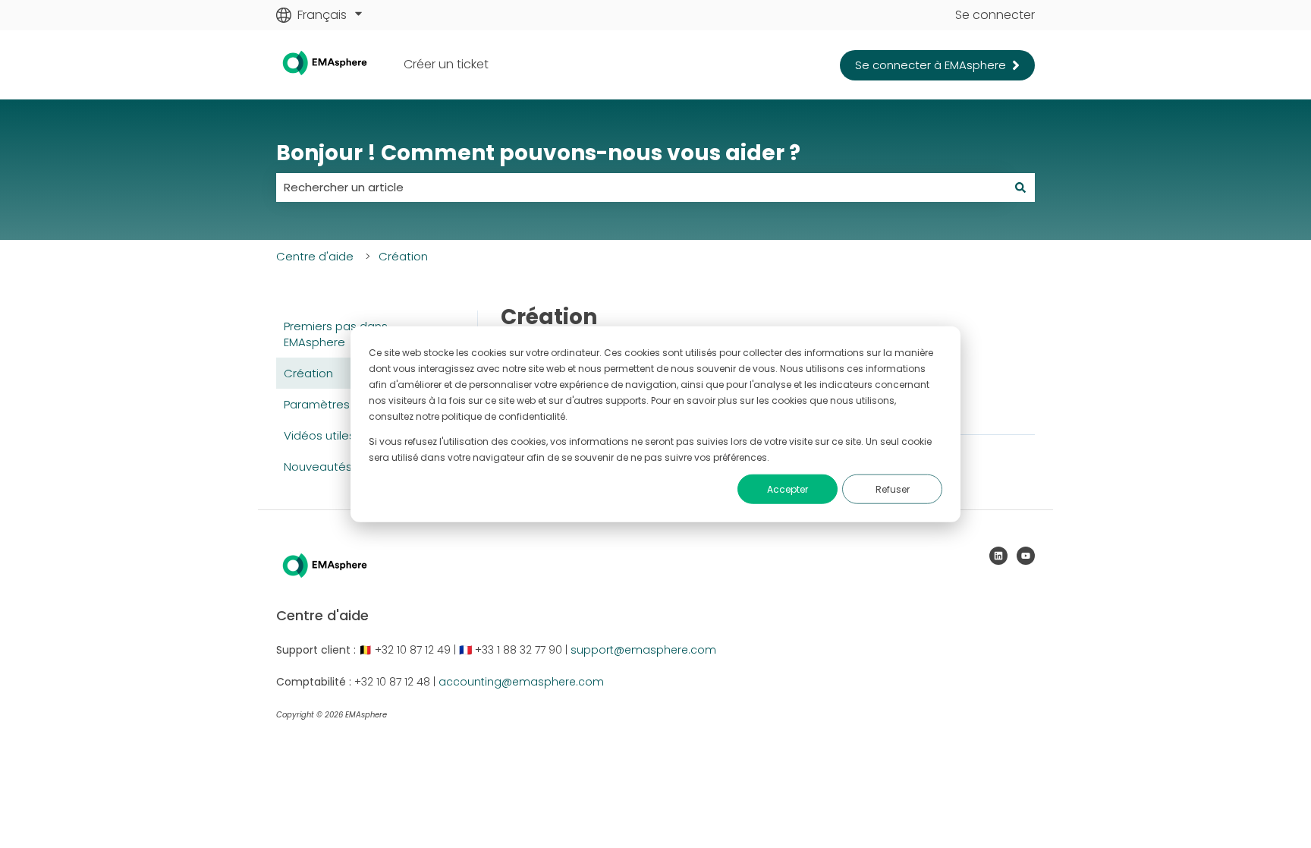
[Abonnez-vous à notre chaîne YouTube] (1026, 556)
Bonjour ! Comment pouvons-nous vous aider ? (538, 153)
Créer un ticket (446, 64)
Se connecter (995, 15)
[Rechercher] (1020, 187)
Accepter (787, 489)
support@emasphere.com (643, 649)
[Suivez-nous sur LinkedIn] (998, 556)
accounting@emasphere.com (521, 681)
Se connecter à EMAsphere (930, 65)
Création (403, 256)
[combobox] (641, 187)
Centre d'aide (315, 256)
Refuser (893, 489)
